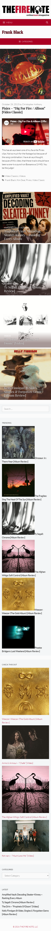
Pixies (29, 180)
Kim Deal (21, 180)
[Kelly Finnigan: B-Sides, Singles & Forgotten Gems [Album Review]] (25, 398)
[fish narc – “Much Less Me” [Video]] (25, 849)
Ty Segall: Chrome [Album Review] (18, 902)
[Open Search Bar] (47, 22)
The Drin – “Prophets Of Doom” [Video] (20, 906)
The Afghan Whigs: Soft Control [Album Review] (24, 817)
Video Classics (11, 176)
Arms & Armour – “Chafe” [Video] (17, 763)
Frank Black (10, 180)
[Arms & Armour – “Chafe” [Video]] (25, 757)
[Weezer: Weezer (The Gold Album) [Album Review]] (25, 713)
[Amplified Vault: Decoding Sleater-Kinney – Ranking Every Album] (25, 241)
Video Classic (38, 180)
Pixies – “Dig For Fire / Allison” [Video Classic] (23, 110)
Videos (22, 176)
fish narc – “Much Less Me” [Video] (18, 855)
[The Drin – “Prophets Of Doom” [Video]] (25, 345)
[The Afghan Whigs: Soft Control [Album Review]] (25, 811)
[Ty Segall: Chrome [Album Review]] (25, 293)
